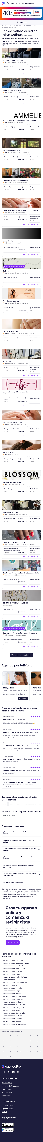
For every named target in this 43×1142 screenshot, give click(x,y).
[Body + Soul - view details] (21, 354)
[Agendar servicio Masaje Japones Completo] (15, 188)
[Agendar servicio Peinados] (15, 490)
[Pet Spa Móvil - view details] (21, 445)
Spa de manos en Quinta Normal (14, 982)
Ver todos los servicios (30, 74)
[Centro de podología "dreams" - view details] (21, 203)
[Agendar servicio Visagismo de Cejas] (15, 430)
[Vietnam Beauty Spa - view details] (21, 143)
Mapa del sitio (7, 1092)
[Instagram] (4, 1072)
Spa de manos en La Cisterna (13, 1002)
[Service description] (14, 67)
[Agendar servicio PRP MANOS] (15, 611)
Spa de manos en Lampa (11, 994)
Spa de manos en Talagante (13, 1007)
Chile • (8, 25)
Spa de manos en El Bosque (12, 974)
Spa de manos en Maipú (11, 991)
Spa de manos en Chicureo (12, 960)
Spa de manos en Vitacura (12, 971)
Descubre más (12, 942)
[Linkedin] (13, 1072)
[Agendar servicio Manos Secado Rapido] (15, 580)
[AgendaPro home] (3, 3)
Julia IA (4, 1112)
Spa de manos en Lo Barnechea (14, 1024)
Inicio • (4, 25)
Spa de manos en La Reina (12, 1016)
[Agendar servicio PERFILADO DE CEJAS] (15, 98)
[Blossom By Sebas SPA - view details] (21, 475)
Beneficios (6, 1095)
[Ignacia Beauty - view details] (21, 384)
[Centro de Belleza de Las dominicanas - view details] (21, 565)
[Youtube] (18, 1072)
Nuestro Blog (7, 1083)
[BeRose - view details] (21, 263)
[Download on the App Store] (9, 1124)
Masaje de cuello (15, 804)
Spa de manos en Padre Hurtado (14, 977)
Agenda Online (7, 1109)
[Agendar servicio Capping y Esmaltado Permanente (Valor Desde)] (15, 550)
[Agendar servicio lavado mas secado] (15, 248)
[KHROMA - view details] (21, 505)
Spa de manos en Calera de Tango (15, 963)
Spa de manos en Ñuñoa (11, 1021)
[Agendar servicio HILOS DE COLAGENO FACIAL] (15, 520)
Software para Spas (14, 934)
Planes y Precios (8, 1105)
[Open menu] (39, 3)
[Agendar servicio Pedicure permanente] (15, 218)
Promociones (7, 1089)
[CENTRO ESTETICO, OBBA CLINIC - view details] (21, 595)
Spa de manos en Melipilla (12, 1010)
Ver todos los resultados (22, 655)
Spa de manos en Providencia (13, 969)
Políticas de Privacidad (10, 1086)
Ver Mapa (22, 22)
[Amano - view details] (21, 324)
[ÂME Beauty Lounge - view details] (21, 293)
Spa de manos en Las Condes (13, 966)
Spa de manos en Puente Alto (13, 1005)
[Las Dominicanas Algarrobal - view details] (21, 173)
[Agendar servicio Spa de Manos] (15, 68)
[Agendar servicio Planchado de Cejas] (15, 158)
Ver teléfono (22, 698)
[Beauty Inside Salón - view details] (21, 415)
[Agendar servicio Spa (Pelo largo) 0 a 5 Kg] (15, 460)
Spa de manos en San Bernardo (14, 996)
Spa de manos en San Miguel (13, 988)
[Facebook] (8, 1072)
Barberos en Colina (9, 816)
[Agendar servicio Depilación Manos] (15, 279)
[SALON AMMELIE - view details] (21, 113)
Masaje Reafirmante (30, 804)
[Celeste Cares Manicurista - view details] (21, 535)
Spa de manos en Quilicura (12, 1018)
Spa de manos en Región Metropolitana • (23, 25)
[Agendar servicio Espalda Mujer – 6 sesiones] (15, 641)
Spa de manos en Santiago (12, 980)
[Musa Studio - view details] (21, 233)
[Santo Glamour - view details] (21, 53)
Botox (4, 804)
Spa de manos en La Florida (12, 985)
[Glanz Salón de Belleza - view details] (21, 83)
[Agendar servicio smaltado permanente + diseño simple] (15, 400)
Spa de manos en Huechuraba (13, 1013)
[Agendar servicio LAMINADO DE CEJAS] (15, 369)
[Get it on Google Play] (9, 1129)
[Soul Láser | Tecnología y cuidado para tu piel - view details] (21, 625)
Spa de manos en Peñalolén (12, 999)
